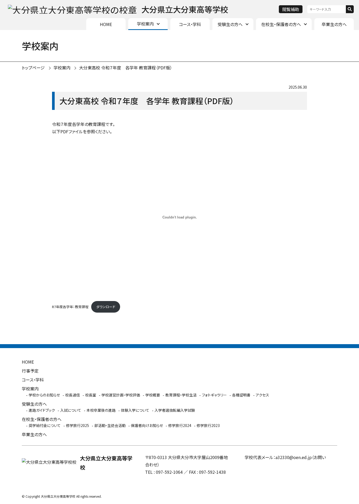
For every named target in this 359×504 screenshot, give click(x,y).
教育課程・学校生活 (181, 395)
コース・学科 (190, 24)
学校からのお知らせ (44, 395)
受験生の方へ (230, 24)
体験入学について (135, 410)
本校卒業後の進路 (101, 410)
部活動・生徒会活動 (110, 425)
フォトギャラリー (214, 395)
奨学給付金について (45, 425)
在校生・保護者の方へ (281, 24)
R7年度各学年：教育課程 (70, 306)
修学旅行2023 (208, 425)
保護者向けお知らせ (147, 425)
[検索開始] (350, 9)
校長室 (90, 395)
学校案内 (145, 24)
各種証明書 (241, 395)
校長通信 (72, 395)
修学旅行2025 (77, 425)
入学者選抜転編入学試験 (175, 410)
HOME (106, 24)
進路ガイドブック (42, 410)
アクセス (262, 395)
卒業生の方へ (334, 24)
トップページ (33, 67)
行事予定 (30, 371)
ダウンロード (105, 306)
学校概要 (152, 395)
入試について (70, 410)
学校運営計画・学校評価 (120, 395)
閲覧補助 (290, 9)
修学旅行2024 (179, 425)
